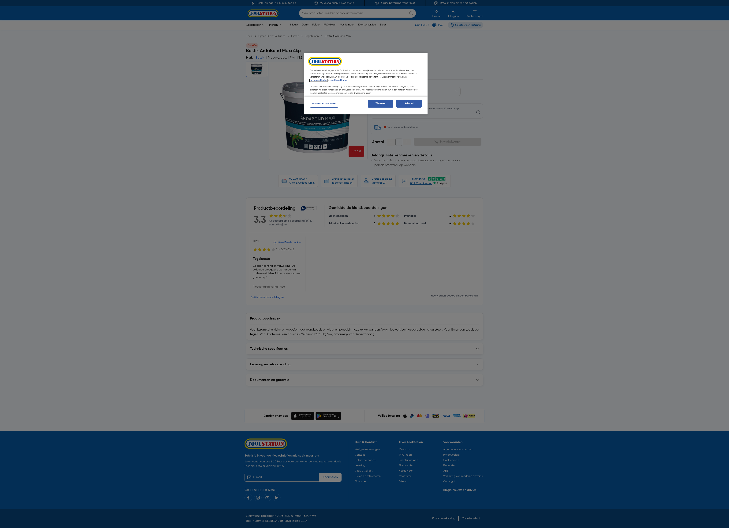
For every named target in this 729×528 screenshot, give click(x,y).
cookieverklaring (339, 80)
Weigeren (381, 103)
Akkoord (409, 103)
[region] (366, 83)
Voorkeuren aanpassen (324, 103)
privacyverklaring (318, 80)
